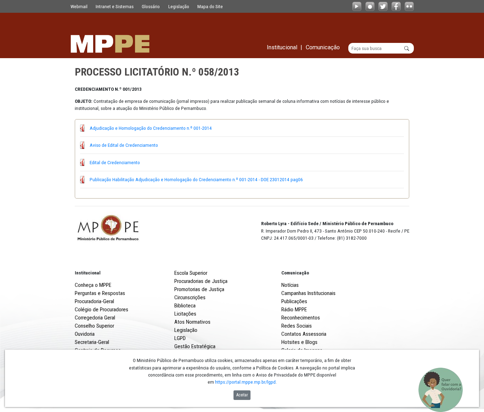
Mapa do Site (210, 6)
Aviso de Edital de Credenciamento (124, 145)
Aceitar (242, 394)
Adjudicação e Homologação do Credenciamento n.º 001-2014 (151, 128)
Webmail (79, 6)
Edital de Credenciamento (115, 162)
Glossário (151, 6)
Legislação (178, 6)
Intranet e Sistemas (115, 6)
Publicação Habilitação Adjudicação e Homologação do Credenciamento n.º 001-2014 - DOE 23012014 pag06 (196, 179)
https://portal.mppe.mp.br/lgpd (245, 382)
